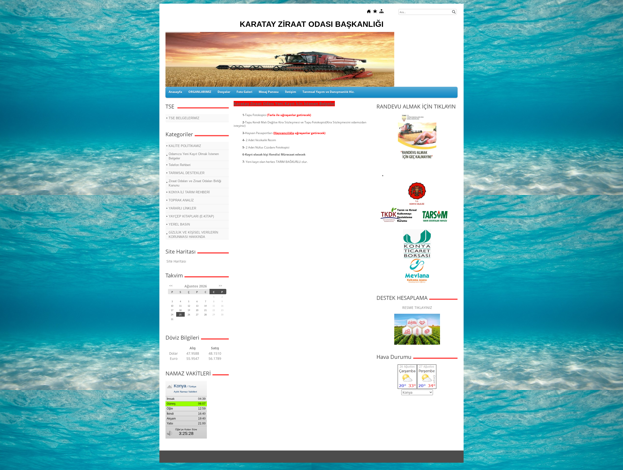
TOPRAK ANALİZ (181, 200)
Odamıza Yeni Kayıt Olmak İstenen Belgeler (194, 156)
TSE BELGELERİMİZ (184, 118)
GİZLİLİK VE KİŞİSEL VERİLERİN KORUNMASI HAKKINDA (193, 235)
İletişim (290, 92)
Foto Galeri (244, 92)
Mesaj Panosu (269, 92)
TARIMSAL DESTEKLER (186, 173)
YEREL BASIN (179, 224)
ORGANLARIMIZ (199, 92)
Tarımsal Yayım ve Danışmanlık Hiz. (328, 92)
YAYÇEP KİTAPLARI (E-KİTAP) (191, 216)
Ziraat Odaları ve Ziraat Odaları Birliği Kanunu (195, 183)
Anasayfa (175, 92)
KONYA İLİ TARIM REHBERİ (189, 192)
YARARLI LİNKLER (182, 208)
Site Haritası (176, 261)
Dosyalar (224, 92)
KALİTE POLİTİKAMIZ (185, 146)
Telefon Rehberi (180, 165)
